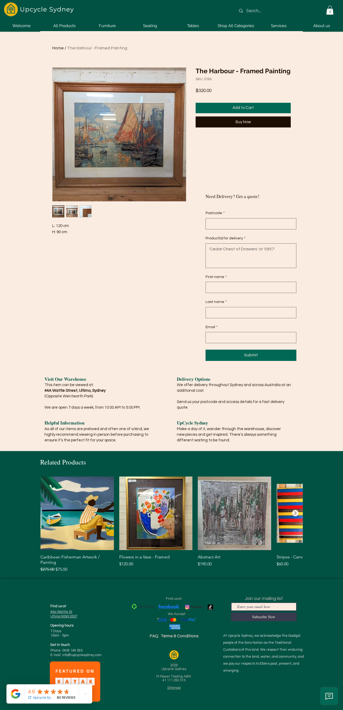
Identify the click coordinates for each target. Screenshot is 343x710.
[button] (330, 10)
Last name (216, 302)
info (82, 655)
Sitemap (174, 688)
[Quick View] (77, 513)
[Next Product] (295, 513)
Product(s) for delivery (225, 238)
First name (216, 277)
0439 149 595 (72, 650)
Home (58, 48)
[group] (171, 524)
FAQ (154, 636)
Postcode (215, 213)
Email (212, 327)
